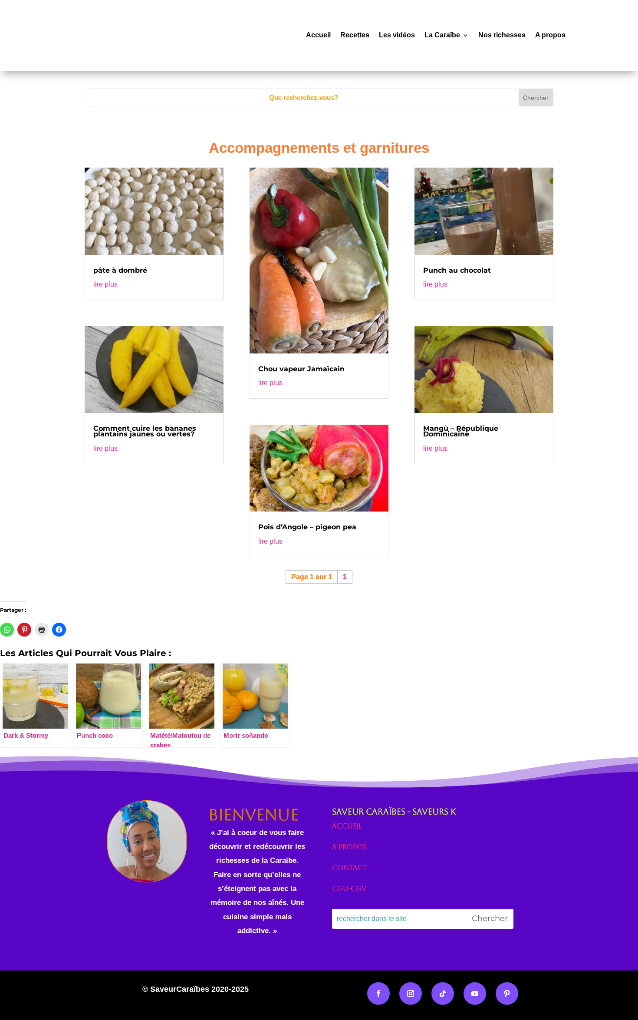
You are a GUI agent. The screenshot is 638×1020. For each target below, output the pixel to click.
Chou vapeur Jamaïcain (301, 369)
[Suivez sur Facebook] (378, 993)
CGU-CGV (349, 889)
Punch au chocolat (457, 270)
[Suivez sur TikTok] (442, 993)
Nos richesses (502, 35)
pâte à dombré (120, 270)
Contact (349, 868)
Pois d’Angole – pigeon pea (307, 527)
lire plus (105, 284)
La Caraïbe (442, 35)
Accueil (318, 35)
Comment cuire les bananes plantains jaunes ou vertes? (144, 431)
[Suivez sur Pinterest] (507, 993)
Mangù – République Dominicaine (460, 431)
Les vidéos (397, 35)
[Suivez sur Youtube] (475, 993)
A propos (550, 35)
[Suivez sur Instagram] (410, 993)
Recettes (354, 35)
